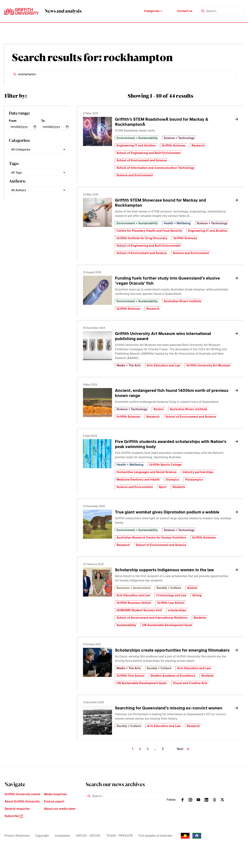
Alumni (158, 409)
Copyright (42, 835)
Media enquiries (55, 794)
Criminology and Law (171, 595)
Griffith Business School (134, 603)
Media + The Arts (129, 365)
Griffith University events (22, 794)
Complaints (62, 835)
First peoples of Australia (155, 835)
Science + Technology (179, 138)
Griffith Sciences (174, 145)
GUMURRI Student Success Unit (139, 610)
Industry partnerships (198, 472)
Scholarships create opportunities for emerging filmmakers (172, 650)
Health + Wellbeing (177, 223)
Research (198, 145)
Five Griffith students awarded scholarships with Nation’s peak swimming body (170, 444)
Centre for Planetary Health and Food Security (149, 230)
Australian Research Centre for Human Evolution (151, 537)
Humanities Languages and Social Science (146, 472)
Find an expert (54, 801)
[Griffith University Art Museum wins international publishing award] (97, 345)
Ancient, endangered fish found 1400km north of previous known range (171, 393)
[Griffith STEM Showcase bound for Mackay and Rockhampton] (97, 212)
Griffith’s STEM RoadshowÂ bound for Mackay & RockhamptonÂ (161, 122)
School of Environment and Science (142, 160)
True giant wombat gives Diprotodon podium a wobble (167, 512)
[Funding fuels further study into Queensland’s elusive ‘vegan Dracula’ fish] (97, 290)
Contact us (184, 11)
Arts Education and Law (163, 365)
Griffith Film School (131, 675)
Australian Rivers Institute (182, 301)
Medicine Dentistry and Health (138, 479)
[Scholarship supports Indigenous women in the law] (97, 582)
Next (180, 749)
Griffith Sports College (165, 464)
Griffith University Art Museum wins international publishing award (163, 336)
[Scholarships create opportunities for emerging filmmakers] (97, 662)
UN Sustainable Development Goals (167, 625)
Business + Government (134, 588)
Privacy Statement (17, 835)
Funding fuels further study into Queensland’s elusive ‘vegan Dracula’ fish (167, 281)
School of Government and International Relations (152, 617)
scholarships (177, 610)
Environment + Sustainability (137, 138)
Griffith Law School (170, 603)
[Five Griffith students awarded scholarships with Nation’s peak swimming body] (97, 453)
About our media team (60, 808)
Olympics (172, 479)
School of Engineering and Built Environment (148, 153)
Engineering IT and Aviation (136, 145)
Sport (162, 487)
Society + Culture (168, 588)
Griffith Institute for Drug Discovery (142, 238)
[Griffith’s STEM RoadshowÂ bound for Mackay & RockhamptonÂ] (97, 131)
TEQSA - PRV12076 (119, 835)
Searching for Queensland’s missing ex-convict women (168, 708)
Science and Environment (135, 175)
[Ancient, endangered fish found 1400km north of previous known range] (97, 402)
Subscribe (12, 816)
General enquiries (17, 808)
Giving (197, 595)
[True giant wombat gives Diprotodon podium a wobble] (97, 524)
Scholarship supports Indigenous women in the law (164, 569)
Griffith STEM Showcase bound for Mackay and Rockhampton (160, 203)
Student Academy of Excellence (173, 675)
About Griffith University (22, 801)
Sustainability (126, 625)
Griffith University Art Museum (208, 365)
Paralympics (194, 479)
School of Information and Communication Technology (155, 168)
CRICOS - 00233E (88, 835)
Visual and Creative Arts (190, 683)
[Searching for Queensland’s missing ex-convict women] (97, 720)
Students (178, 487)
